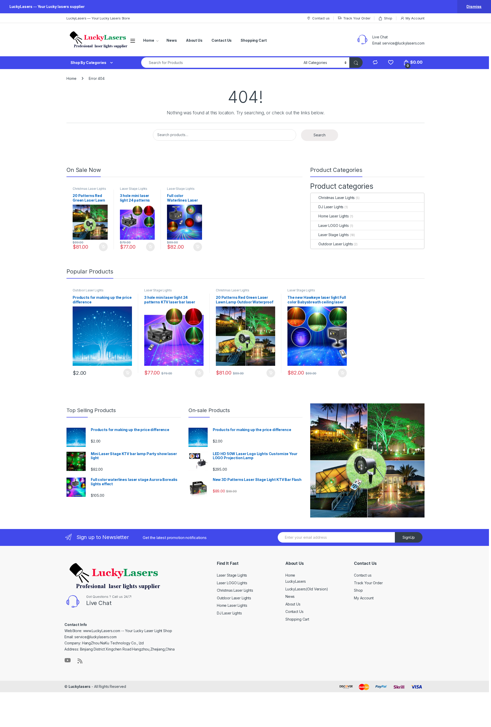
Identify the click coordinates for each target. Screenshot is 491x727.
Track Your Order (357, 18)
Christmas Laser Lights (89, 189)
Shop (388, 18)
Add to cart (103, 247)
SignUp (409, 537)
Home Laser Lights (333, 216)
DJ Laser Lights (330, 207)
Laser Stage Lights (133, 189)
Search (320, 135)
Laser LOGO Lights (333, 225)
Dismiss (474, 6)
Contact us (320, 18)
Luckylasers (80, 686)
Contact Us (221, 40)
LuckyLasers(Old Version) (306, 589)
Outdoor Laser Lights (335, 244)
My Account (415, 18)
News (171, 40)
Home (148, 40)
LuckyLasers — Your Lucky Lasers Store (98, 18)
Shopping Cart (253, 40)
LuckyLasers (295, 581)
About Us (194, 40)
